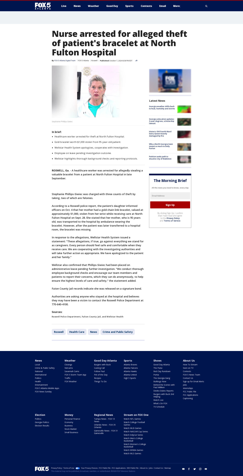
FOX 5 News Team (191, 374)
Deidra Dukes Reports (163, 390)
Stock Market (71, 429)
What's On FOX (160, 403)
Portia (156, 374)
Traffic (67, 378)
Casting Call (99, 368)
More (176, 6)
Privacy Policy (173, 218)
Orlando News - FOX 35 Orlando (105, 426)
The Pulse (157, 368)
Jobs (185, 384)
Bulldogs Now (159, 381)
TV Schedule (159, 406)
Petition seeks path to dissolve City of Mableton (160, 157)
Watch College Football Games (134, 423)
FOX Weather (71, 381)
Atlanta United (130, 374)
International (40, 374)
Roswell (94, 60)
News (93, 332)
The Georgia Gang (161, 378)
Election (40, 415)
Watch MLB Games (132, 428)
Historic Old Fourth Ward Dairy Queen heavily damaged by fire (160, 133)
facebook (189, 469)
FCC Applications (190, 395)
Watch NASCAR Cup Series (136, 431)
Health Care (76, 332)
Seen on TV (188, 368)
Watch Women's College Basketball (135, 445)
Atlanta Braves (130, 364)
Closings (68, 364)
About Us (189, 360)
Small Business (71, 432)
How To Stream (190, 364)
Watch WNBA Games (133, 450)
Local (37, 364)
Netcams (69, 368)
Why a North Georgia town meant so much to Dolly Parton (161, 146)
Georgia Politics (42, 422)
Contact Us (188, 378)
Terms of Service (172, 220)
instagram (200, 469)
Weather (70, 360)
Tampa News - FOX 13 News (104, 420)
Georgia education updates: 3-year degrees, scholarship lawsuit (161, 121)
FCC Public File (189, 391)
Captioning (188, 398)
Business (69, 425)
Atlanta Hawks (130, 371)
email (206, 469)
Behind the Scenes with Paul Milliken (164, 386)
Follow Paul (99, 371)
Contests (187, 371)
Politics (38, 378)
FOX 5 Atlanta (83, 60)
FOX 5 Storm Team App (75, 374)
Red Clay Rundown (161, 371)
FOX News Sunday (43, 391)
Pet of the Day (100, 374)
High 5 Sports (130, 378)
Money (69, 415)
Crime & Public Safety (45, 368)
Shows (157, 360)
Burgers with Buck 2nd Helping (163, 395)
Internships (188, 388)
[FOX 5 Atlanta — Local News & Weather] (44, 6)
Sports (128, 360)
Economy (69, 422)
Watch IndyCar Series (133, 435)
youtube (183, 469)
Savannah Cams (72, 371)
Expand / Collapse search (206, 6)
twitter (194, 469)
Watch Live (158, 400)
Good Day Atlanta (105, 360)
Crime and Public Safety (118, 332)
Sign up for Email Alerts (193, 381)
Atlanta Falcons (131, 368)
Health (38, 381)
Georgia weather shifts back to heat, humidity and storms (162, 107)
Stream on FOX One (136, 415)
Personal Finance (72, 419)
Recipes (97, 378)
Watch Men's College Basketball (133, 439)
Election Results (42, 425)
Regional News (103, 415)
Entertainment (41, 384)
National (39, 371)
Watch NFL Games (132, 419)
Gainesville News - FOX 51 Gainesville (106, 432)
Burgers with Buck (102, 364)
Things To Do (100, 381)
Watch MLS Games (132, 453)
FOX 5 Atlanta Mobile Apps (47, 388)
